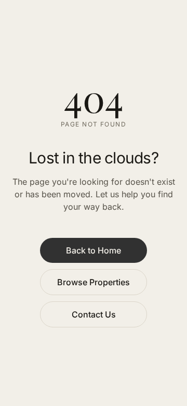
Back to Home (93, 250)
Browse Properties (93, 282)
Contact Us (94, 314)
